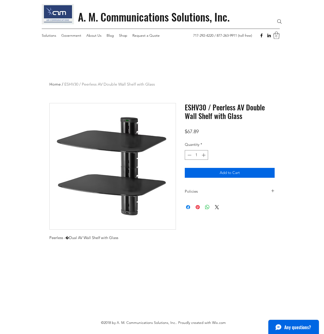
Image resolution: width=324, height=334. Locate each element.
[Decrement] (189, 155)
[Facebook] (261, 35)
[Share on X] (217, 207)
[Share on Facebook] (188, 207)
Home (55, 84)
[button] (276, 35)
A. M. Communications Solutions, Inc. (154, 17)
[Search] (279, 21)
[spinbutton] (196, 155)
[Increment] (204, 155)
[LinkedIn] (269, 35)
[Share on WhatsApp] (207, 207)
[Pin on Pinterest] (198, 207)
